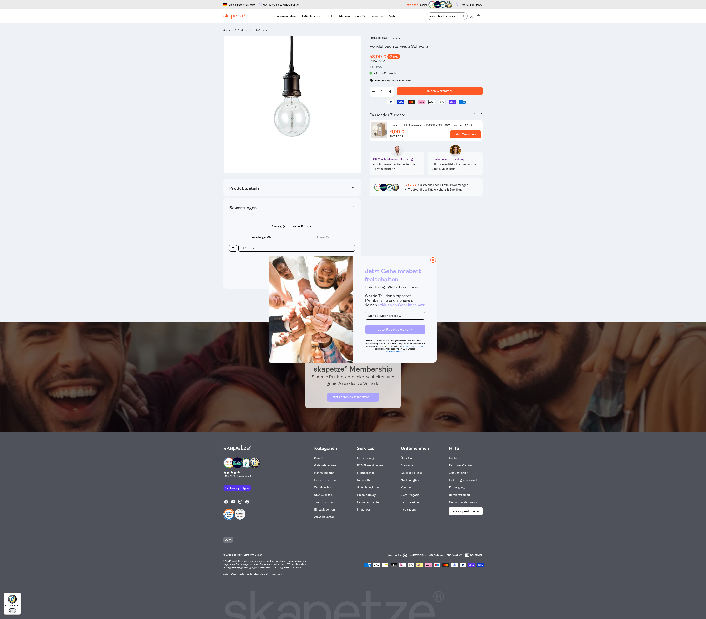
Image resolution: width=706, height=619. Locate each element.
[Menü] (18, 595)
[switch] (12, 610)
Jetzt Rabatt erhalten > (395, 329)
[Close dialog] (433, 260)
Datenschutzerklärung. (395, 352)
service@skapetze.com (413, 346)
